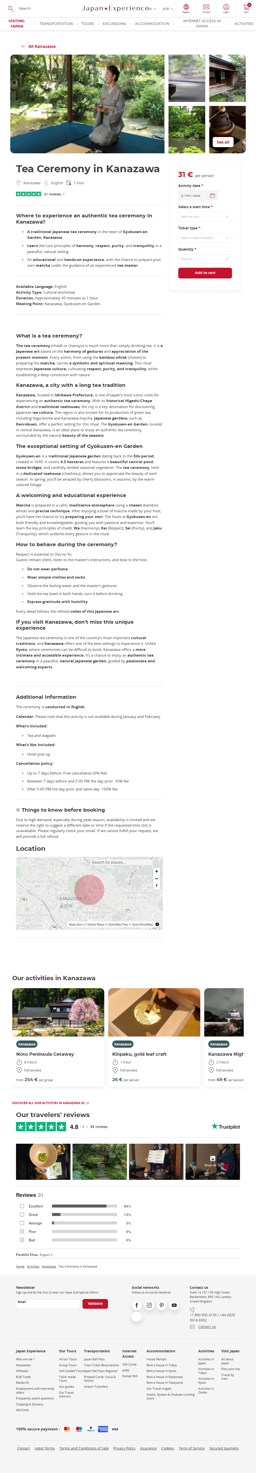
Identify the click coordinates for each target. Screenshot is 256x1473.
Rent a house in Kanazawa (164, 1377)
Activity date (190, 185)
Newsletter (23, 1365)
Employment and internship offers (35, 1390)
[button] (89, 890)
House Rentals (156, 1359)
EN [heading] (150, 9)
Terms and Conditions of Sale (84, 1448)
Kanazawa (27, 1044)
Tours (88, 24)
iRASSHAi (22, 1410)
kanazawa (49, 1266)
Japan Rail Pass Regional (101, 1371)
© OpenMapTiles (116, 924)
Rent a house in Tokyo (161, 1365)
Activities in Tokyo (206, 1371)
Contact (23, 1448)
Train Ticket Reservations (101, 1365)
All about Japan (227, 1361)
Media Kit (22, 1383)
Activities (244, 24)
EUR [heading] (166, 9)
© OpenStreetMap (141, 924)
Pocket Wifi (130, 1376)
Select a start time (195, 206)
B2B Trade (23, 1377)
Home (20, 1266)
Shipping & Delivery (29, 1404)
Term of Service (192, 1448)
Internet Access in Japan (202, 23)
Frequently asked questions (35, 1398)
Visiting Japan (16, 23)
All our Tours (68, 1359)
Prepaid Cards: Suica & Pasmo (100, 1379)
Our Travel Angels (159, 1388)
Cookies (167, 1448)
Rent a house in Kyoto (161, 1371)
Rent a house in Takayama (164, 1383)
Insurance (148, 1448)
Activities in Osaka (206, 1390)
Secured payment (224, 1448)
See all (223, 142)
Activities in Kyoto (206, 1381)
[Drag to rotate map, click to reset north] (156, 885)
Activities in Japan (206, 1361)
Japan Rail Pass (94, 1359)
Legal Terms (44, 1448)
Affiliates (22, 1371)
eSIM (125, 1370)
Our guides (66, 1386)
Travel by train (227, 1377)
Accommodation (152, 24)
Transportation (56, 24)
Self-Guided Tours (71, 1371)
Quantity (187, 249)
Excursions (114, 24)
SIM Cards (129, 1364)
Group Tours (67, 1365)
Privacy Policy (124, 1448)
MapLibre (75, 924)
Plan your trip (230, 1369)
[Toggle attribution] (157, 924)
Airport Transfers (96, 1386)
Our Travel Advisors (66, 1394)
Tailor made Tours (67, 1379)
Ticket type (189, 228)
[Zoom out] (156, 878)
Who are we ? (25, 1359)
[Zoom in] (156, 871)
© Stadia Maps (94, 924)
